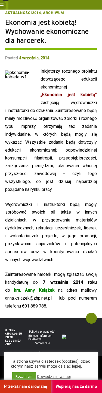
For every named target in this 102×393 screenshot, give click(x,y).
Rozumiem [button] (24, 376)
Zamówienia (42, 343)
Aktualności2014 (23, 13)
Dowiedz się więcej (54, 376)
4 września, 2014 (34, 58)
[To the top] (91, 318)
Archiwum (53, 13)
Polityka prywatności (42, 331)
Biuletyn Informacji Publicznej (40, 337)
